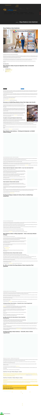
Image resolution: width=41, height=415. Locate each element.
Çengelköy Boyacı (5, 380)
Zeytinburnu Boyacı (12, 373)
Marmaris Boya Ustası (27, 382)
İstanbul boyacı (10, 231)
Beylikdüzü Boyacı (30, 373)
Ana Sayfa (17, 22)
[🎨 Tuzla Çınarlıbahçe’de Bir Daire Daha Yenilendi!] (7, 80)
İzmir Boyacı (7, 382)
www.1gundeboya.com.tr (7, 247)
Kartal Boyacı (28, 379)
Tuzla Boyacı (35, 379)
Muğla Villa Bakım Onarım (22, 382)
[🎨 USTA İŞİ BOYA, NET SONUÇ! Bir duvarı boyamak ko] (16, 75)
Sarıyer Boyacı (8, 373)
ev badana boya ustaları (7, 100)
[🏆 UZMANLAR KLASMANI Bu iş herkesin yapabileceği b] (7, 75)
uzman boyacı (10, 301)
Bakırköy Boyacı (17, 373)
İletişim (32, 385)
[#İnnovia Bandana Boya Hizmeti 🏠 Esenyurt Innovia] (33, 80)
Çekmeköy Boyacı (21, 379)
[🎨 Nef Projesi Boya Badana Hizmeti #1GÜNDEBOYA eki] (16, 85)
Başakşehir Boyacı (26, 373)
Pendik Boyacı (32, 379)
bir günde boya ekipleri (18, 328)
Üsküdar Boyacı (8, 379)
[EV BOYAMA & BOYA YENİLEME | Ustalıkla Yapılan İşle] (25, 75)
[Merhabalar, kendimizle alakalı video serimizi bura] (16, 80)
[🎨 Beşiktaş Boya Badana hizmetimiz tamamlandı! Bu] (7, 85)
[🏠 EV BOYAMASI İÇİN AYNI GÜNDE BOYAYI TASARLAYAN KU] (33, 75)
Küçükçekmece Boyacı (21, 373)
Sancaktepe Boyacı (25, 379)
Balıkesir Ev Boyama (16, 382)
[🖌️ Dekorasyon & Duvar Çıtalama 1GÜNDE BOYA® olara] (25, 85)
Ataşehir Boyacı (12, 379)
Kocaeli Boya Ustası (11, 382)
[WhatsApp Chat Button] (2, 413)
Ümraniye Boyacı (16, 379)
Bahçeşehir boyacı (35, 373)
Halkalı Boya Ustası (12, 375)
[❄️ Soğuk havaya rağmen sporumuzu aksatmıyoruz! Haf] (25, 80)
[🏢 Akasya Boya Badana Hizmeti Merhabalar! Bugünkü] (33, 85)
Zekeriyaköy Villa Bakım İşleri (6, 375)
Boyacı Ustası (4, 409)
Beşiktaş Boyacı (5, 373)
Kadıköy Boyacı (5, 379)
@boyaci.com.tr (7, 248)
